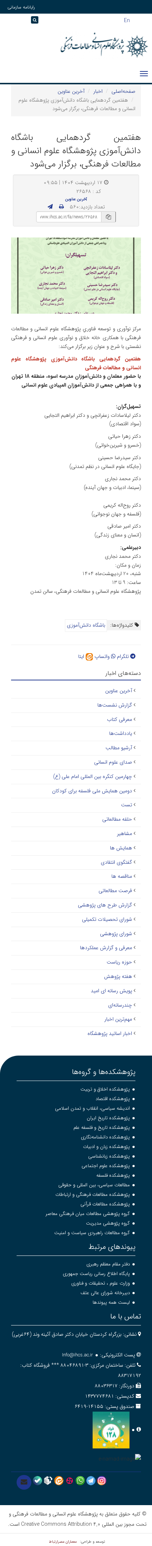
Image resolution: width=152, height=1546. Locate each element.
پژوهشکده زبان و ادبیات (106, 1147)
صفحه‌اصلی (123, 91)
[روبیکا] (48, 1480)
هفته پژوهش (118, 976)
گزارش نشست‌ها (114, 705)
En (127, 20)
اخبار (98, 91)
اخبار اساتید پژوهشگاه (109, 1033)
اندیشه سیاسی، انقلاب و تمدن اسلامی (92, 1108)
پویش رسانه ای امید (111, 991)
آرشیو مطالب (119, 748)
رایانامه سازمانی (21, 7)
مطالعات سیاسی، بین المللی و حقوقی (94, 1185)
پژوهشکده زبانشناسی (109, 1156)
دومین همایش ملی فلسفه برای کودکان (92, 791)
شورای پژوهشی (116, 934)
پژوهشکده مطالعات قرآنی (105, 1204)
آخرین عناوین (71, 91)
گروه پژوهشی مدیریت (108, 1223)
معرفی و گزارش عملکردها (106, 948)
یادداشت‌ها (120, 733)
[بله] (37, 1480)
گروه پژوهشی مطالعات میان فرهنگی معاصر (88, 1214)
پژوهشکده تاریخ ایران (108, 1118)
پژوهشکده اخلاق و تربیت (105, 1089)
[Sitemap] (7, 22)
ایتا (82, 656)
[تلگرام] (91, 1480)
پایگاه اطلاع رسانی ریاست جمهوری (96, 1274)
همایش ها (121, 848)
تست (126, 805)
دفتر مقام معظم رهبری (108, 1264)
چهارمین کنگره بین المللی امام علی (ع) (92, 776)
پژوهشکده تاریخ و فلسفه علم (101, 1127)
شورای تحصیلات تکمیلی (107, 919)
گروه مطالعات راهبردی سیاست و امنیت (92, 1233)
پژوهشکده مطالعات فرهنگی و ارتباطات (92, 1194)
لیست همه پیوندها (111, 1302)
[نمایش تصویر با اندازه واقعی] (76, 275)
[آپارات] (69, 1480)
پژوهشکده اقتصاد (113, 1099)
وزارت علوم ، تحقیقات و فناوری (100, 1283)
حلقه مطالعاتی (117, 819)
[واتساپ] (80, 1480)
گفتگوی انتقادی (116, 862)
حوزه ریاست (119, 962)
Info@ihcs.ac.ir (77, 1355)
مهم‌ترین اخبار (118, 1019)
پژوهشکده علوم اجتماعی (106, 1166)
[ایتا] (58, 1480)
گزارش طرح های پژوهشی (105, 905)
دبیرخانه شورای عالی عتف (105, 1293)
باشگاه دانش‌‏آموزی (86, 625)
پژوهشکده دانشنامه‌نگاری (105, 1137)
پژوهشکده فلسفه (113, 1175)
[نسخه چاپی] (61, 207)
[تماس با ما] (24, 1482)
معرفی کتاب (119, 719)
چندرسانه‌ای (120, 1005)
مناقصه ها (121, 876)
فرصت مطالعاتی (115, 891)
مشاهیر (124, 834)
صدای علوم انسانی (113, 762)
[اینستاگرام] (101, 1480)
